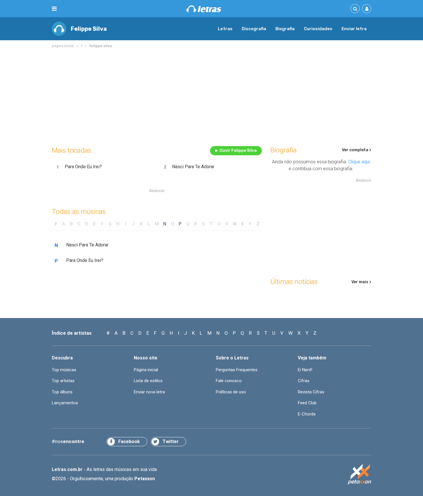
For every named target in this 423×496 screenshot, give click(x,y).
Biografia (285, 28)
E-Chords (307, 414)
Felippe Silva (89, 28)
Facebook (129, 441)
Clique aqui (359, 161)
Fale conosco (229, 380)
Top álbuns (62, 391)
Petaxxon (144, 478)
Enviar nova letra (149, 391)
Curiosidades (318, 28)
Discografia (254, 28)
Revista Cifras (311, 391)
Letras (225, 28)
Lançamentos (65, 402)
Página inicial (146, 369)
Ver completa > (356, 150)
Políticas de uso (231, 391)
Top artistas (63, 380)
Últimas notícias (294, 282)
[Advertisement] (211, 96)
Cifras (303, 380)
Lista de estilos (148, 380)
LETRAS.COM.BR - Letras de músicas (203, 8)
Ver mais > (361, 281)
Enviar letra (354, 28)
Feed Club (307, 402)
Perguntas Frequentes (237, 369)
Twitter (171, 441)
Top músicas (64, 369)
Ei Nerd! (305, 369)
